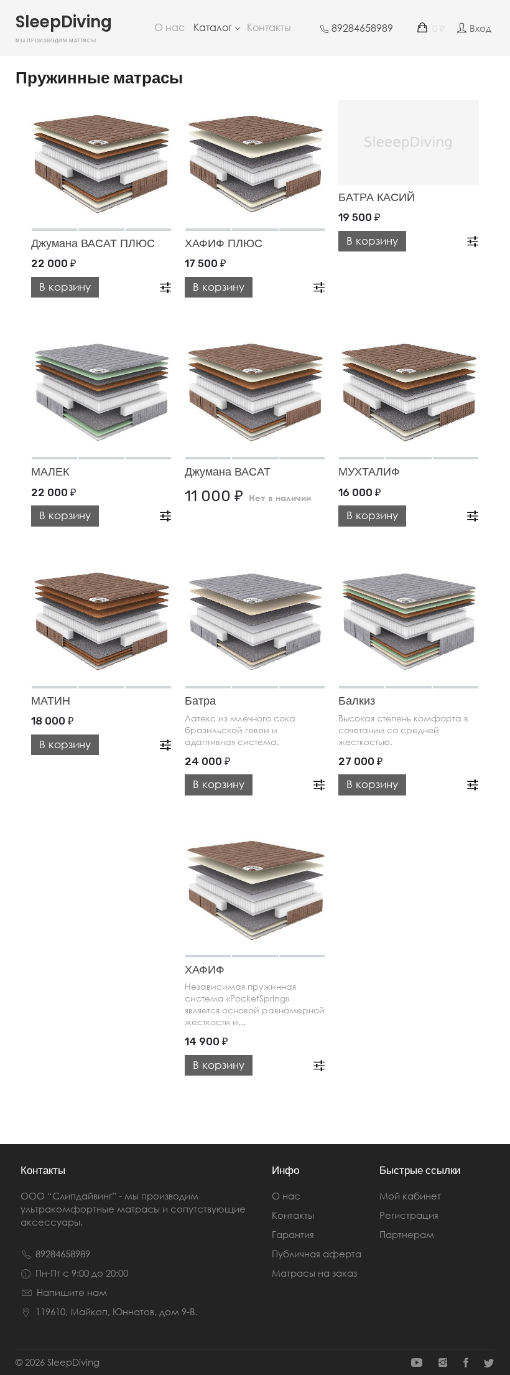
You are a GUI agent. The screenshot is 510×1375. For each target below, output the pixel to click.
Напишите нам (72, 1292)
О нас (169, 27)
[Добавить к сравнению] (165, 285)
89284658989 (62, 1253)
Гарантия (293, 1234)
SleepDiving (64, 30)
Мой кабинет (410, 1196)
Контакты (269, 27)
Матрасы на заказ (314, 1273)
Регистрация (408, 1215)
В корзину (65, 286)
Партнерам (406, 1234)
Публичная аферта (316, 1253)
